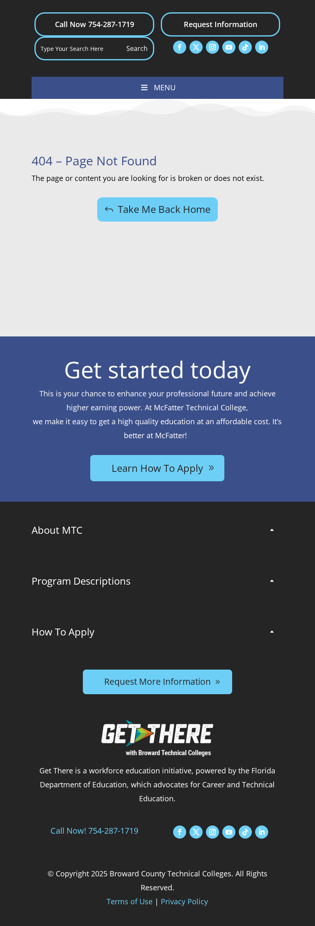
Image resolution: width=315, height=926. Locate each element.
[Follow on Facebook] (179, 47)
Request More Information (157, 681)
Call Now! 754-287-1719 (94, 830)
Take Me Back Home (164, 209)
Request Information (220, 24)
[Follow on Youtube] (228, 47)
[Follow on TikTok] (245, 47)
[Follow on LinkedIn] (261, 47)
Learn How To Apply (157, 468)
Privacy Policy (184, 901)
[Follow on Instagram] (212, 47)
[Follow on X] (196, 47)
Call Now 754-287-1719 (94, 24)
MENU (165, 87)
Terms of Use (130, 901)
